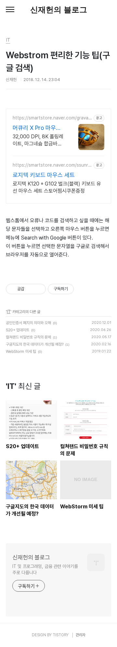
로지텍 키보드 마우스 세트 (44, 175)
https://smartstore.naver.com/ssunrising (52, 165)
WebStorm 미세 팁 (21, 351)
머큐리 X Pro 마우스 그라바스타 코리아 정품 (38, 128)
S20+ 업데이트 (17, 330)
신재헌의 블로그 (58, 9)
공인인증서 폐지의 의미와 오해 (28, 323)
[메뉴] (10, 9)
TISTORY (61, 635)
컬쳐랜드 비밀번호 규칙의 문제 (28, 337)
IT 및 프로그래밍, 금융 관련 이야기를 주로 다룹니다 (45, 569)
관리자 (80, 635)
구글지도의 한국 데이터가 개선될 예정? (34, 344)
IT (8, 312)
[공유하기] (30, 289)
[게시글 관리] (38, 289)
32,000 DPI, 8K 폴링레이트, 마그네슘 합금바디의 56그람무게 (38, 140)
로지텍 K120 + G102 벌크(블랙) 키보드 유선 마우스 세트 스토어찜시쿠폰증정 (57, 187)
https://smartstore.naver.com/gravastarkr (52, 118)
